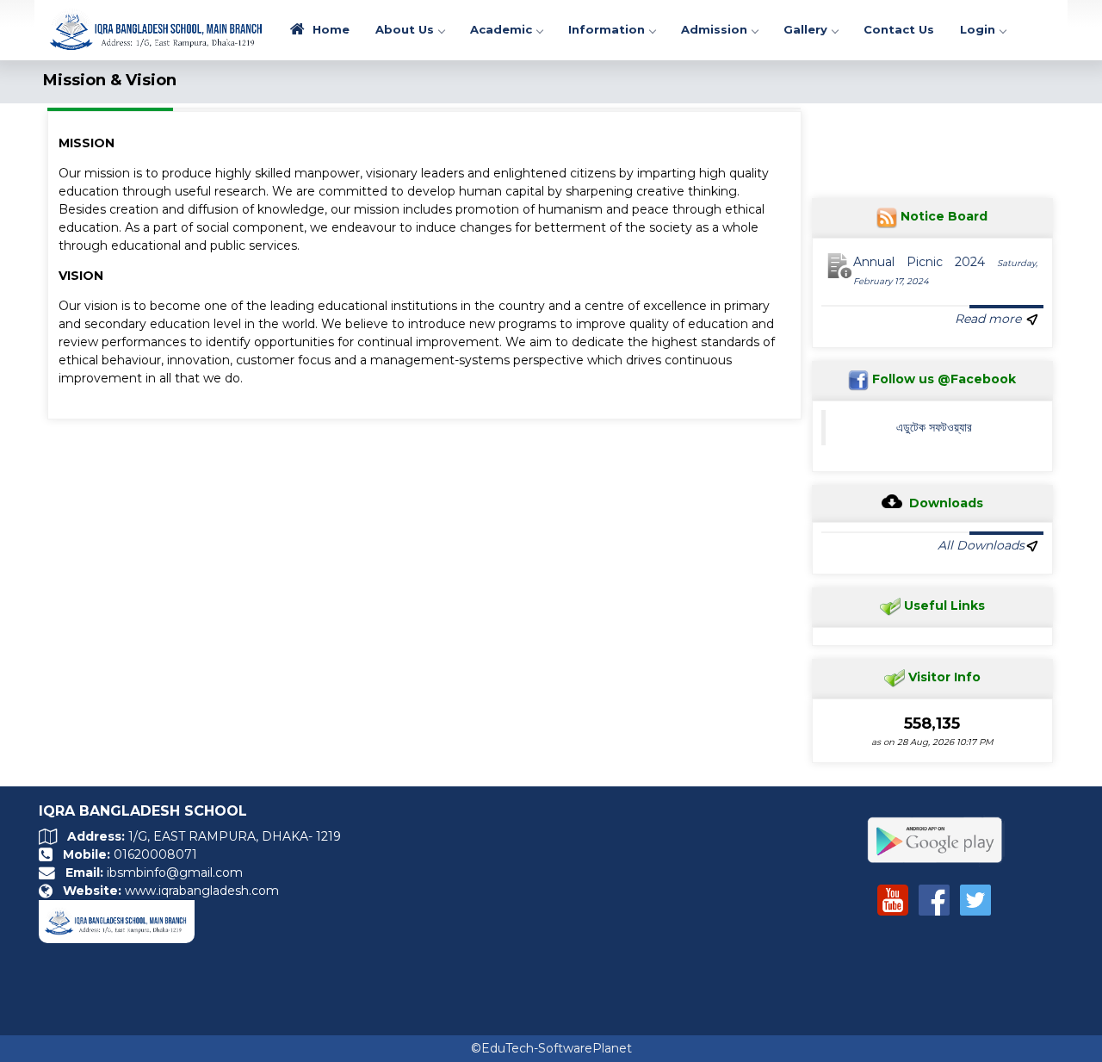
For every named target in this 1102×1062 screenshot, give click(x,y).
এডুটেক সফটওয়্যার (934, 427)
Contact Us (899, 29)
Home (329, 29)
